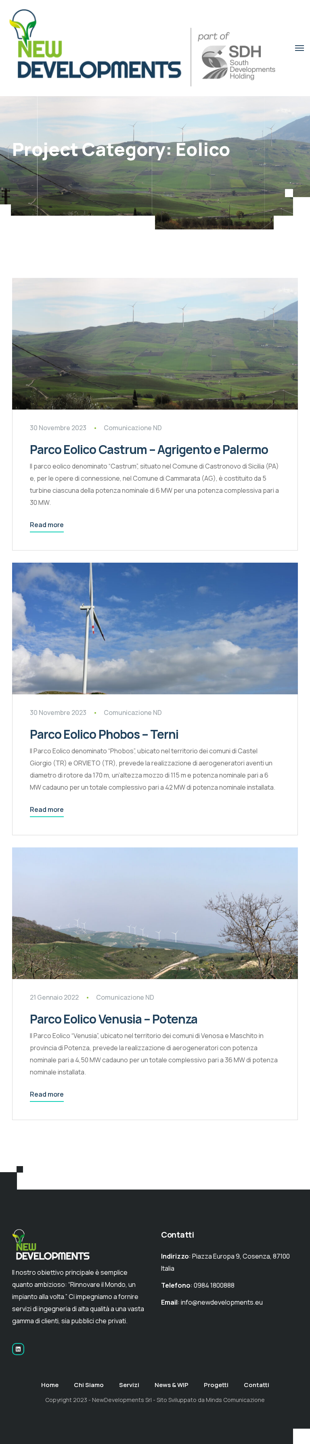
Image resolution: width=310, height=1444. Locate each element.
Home (50, 1385)
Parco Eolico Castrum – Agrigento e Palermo (149, 449)
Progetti (216, 1385)
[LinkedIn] (18, 1349)
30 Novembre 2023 (58, 427)
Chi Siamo (89, 1385)
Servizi (129, 1385)
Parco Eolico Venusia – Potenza (113, 1019)
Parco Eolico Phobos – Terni (104, 734)
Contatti (256, 1385)
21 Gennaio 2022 (54, 997)
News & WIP (172, 1385)
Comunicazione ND (133, 427)
